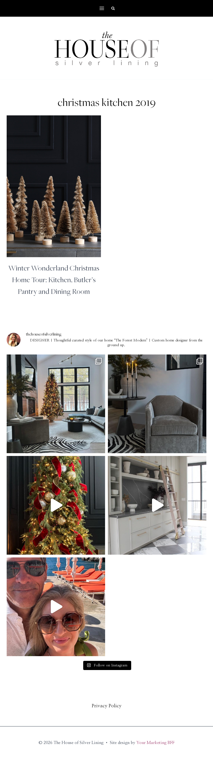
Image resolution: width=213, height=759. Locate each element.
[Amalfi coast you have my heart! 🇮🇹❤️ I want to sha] (56, 606)
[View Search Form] (113, 8)
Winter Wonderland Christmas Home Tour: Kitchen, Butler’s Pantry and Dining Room (53, 279)
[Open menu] (102, 8)
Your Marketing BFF (155, 743)
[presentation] (54, 186)
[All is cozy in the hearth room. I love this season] (56, 403)
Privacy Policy (106, 705)
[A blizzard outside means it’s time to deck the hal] (56, 505)
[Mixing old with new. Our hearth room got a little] (157, 403)
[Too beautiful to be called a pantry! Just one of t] (157, 505)
